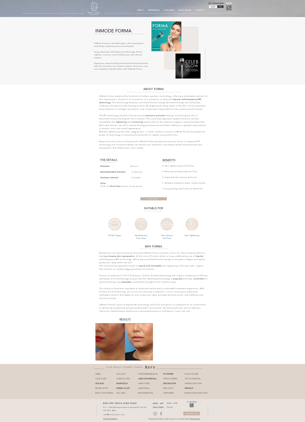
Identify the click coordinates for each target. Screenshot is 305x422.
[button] (140, 10)
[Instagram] (155, 413)
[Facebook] (161, 413)
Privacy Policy (195, 419)
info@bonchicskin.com (114, 414)
